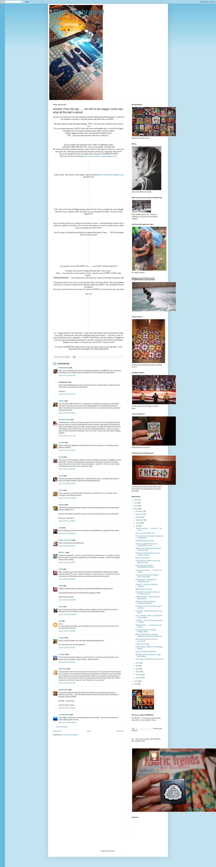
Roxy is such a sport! (143, 558)
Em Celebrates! (78, 12)
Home (89, 731)
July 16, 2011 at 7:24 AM (67, 708)
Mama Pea (62, 669)
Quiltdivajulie (63, 690)
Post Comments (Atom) (70, 735)
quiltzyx (61, 505)
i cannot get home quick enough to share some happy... (147, 576)
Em (153, 763)
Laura (61, 476)
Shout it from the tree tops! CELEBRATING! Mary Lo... (145, 566)
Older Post (120, 731)
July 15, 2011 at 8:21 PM (67, 600)
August (138, 523)
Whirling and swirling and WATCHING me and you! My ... (148, 549)
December (139, 511)
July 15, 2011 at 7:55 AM (67, 450)
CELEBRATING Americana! (145, 541)
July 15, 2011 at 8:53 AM (67, 483)
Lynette (61, 442)
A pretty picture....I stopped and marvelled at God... (146, 580)
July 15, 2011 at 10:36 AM (67, 498)
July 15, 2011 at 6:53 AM (67, 375)
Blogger (112, 851)
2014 (136, 500)
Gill (60, 621)
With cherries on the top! (144, 589)
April (137, 669)
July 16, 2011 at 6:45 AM (67, 662)
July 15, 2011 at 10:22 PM (67, 614)
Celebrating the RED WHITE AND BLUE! (149, 659)
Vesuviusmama (64, 419)
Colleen (61, 401)
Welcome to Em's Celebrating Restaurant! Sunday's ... (146, 602)
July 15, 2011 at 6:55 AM (67, 413)
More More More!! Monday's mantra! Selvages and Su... (148, 554)
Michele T (62, 552)
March (138, 672)
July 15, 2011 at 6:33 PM (67, 562)
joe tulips (62, 654)
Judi (60, 528)
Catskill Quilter (64, 715)
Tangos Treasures (65, 540)
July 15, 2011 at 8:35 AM (67, 469)
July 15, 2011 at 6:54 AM (67, 394)
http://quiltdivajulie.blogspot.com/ (112, 175)
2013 (136, 503)
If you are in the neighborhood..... (147, 651)
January (139, 677)
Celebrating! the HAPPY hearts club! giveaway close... (148, 561)
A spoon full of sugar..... (143, 644)
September (140, 520)
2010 (136, 681)
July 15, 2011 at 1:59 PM (67, 521)
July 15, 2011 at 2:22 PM (67, 533)
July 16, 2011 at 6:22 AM (67, 647)
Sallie (60, 569)
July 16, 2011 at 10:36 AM (67, 722)
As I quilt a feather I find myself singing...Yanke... (146, 630)
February (139, 674)
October (139, 517)
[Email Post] (74, 357)
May (137, 666)
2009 (136, 684)
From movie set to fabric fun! (145, 533)
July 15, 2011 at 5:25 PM (67, 546)
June (138, 663)
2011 (136, 509)
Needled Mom (63, 368)
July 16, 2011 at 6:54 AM (67, 683)
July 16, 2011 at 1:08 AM (67, 631)
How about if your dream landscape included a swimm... (148, 593)
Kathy (61, 490)
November (139, 514)
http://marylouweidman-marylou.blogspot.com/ (100, 156)
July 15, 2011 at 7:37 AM (67, 436)
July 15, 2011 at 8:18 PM (67, 579)
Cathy (61, 457)
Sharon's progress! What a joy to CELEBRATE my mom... (146, 544)
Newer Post (58, 731)
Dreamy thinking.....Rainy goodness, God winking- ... (148, 597)
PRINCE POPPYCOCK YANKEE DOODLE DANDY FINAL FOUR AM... (149, 635)
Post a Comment (61, 727)
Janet (61, 606)
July (137, 526)
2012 (136, 506)
